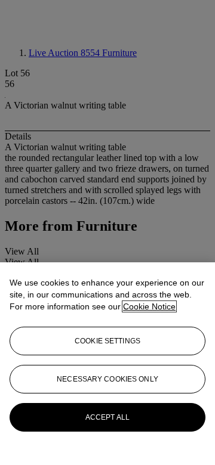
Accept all (107, 417)
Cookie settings (107, 341)
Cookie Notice (149, 306)
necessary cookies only (107, 379)
